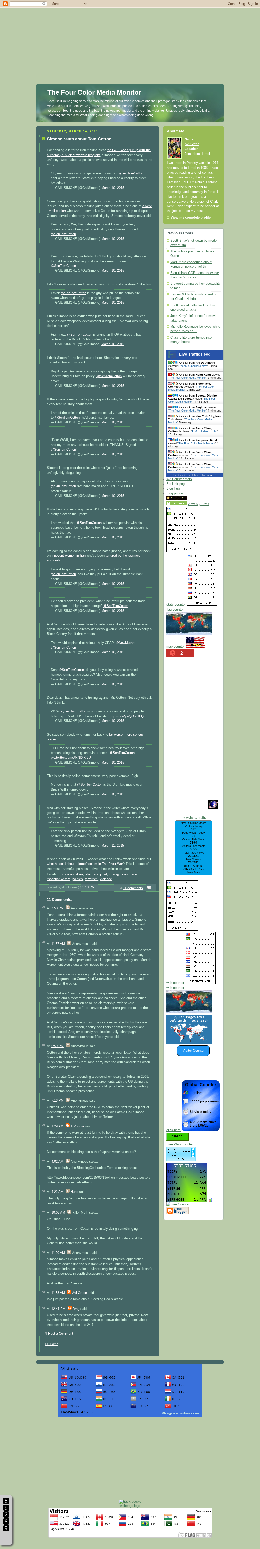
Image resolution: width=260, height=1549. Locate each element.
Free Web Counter (179, 1144)
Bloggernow (174, 493)
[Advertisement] (130, 35)
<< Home (51, 1344)
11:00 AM (58, 1253)
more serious (134, 734)
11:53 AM (58, 1293)
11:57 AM (58, 944)
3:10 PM (88, 887)
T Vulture (77, 1126)
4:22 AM (57, 1192)
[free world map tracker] (189, 634)
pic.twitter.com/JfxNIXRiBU (71, 758)
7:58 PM (57, 908)
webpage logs (130, 1506)
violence (106, 879)
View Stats (193, 872)
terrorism (91, 879)
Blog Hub (173, 488)
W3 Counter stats (179, 479)
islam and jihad (96, 874)
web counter (175, 983)
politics (77, 879)
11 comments (133, 888)
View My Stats (198, 504)
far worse (116, 734)
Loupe (6, 1537)
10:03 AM (58, 1212)
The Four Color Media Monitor (94, 92)
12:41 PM (58, 1309)
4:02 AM (57, 1161)
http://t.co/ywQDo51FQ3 (127, 716)
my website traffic (194, 817)
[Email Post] (148, 888)
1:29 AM (57, 1126)
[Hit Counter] (196, 498)
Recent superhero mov (192, 365)
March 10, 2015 (112, 188)
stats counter (176, 604)
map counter (175, 646)
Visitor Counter (193, 1050)
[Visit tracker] (189, 1043)
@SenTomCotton (130, 173)
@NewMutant (125, 643)
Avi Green (79, 1293)
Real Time (193, 475)
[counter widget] (189, 1012)
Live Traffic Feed (195, 354)
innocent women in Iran (69, 555)
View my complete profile (191, 217)
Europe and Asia (71, 874)
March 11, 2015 (112, 845)
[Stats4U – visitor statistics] (186, 1199)
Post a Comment (60, 1333)
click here (173, 1130)
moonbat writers (58, 879)
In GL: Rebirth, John (204, 431)
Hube (74, 1192)
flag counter (175, 609)
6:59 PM (57, 1046)
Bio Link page (176, 484)
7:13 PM (57, 1100)
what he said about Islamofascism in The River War (85, 864)
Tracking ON (209, 475)
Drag (76, 1309)
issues (52, 739)
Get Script (179, 475)
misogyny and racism (124, 874)
